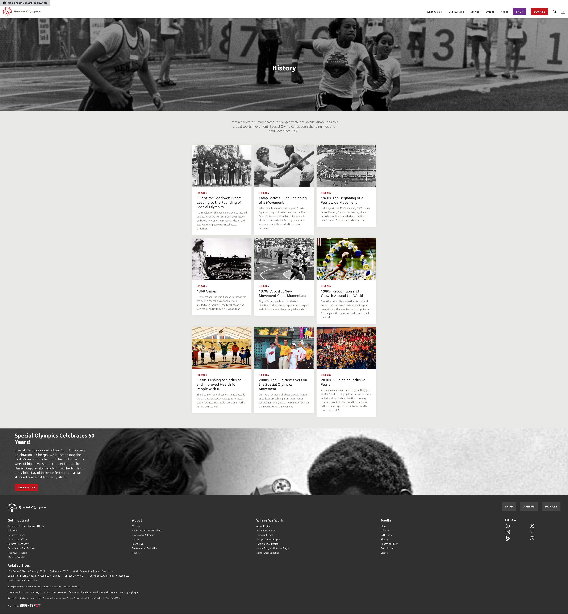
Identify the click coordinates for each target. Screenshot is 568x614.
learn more (26, 487)
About (504, 12)
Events (490, 12)
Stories (475, 12)
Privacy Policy (20, 586)
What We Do (434, 12)
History (202, 193)
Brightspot (133, 592)
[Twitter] (532, 527)
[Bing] (507, 540)
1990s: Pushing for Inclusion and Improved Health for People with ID (219, 384)
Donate (539, 11)
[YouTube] (532, 540)
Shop (519, 11)
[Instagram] (507, 533)
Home (10, 586)
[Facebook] (507, 527)
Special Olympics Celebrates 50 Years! (54, 438)
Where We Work (269, 520)
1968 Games (207, 291)
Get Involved (456, 12)
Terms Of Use (34, 586)
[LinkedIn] (532, 533)
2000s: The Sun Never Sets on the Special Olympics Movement (283, 384)
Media (386, 520)
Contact (54, 586)
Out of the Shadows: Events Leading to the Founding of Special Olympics (219, 202)
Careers (45, 586)
